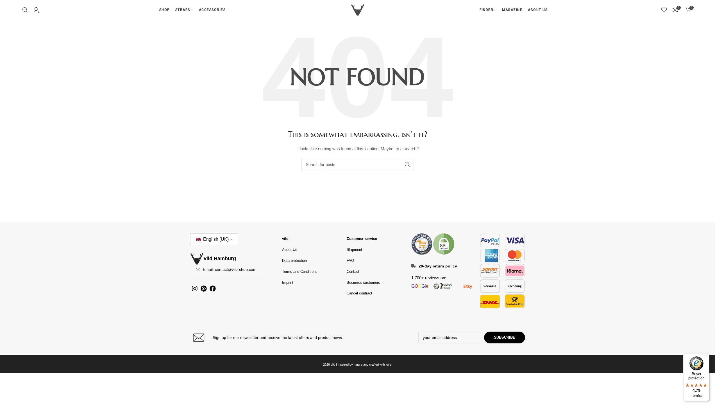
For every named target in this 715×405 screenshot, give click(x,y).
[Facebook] (212, 288)
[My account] (36, 9)
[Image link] (421, 243)
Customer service (362, 239)
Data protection (294, 260)
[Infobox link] (272, 337)
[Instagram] (194, 288)
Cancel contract (359, 293)
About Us (289, 250)
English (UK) (215, 239)
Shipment (354, 250)
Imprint (287, 282)
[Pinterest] (203, 288)
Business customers (363, 282)
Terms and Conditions (299, 271)
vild (285, 239)
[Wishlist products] (664, 9)
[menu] (706, 356)
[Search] (25, 9)
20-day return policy (438, 266)
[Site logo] (357, 9)
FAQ (350, 260)
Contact (353, 271)
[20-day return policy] (413, 266)
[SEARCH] (407, 164)
